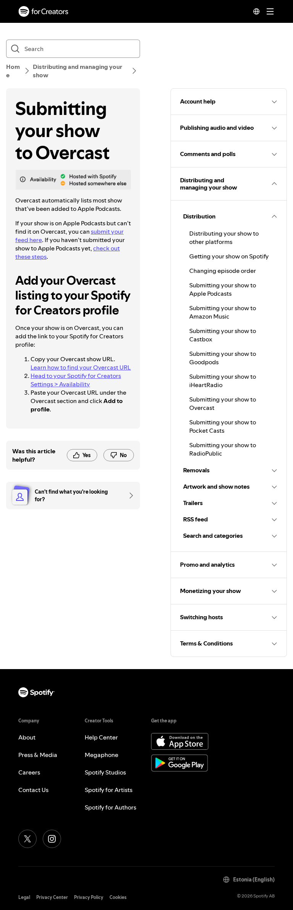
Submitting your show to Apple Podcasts (222, 289)
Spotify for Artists (108, 790)
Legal (24, 897)
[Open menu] (270, 11)
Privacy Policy (88, 897)
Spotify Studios (105, 772)
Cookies (118, 897)
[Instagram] (52, 839)
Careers (29, 772)
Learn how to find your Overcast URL (81, 367)
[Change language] (256, 11)
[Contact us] (128, 495)
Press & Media (37, 755)
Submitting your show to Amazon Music (222, 312)
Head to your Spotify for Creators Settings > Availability (76, 379)
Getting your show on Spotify (229, 256)
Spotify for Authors (110, 807)
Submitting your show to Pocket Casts (222, 426)
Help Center (101, 737)
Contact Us (33, 790)
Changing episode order (222, 270)
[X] (27, 839)
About (26, 737)
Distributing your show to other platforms (224, 237)
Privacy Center (52, 897)
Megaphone (101, 755)
